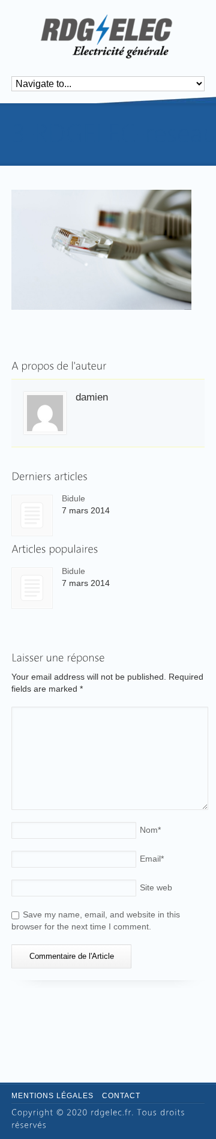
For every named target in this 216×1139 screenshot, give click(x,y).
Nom (150, 830)
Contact (121, 1096)
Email (152, 858)
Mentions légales (52, 1096)
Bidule (73, 498)
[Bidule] (32, 515)
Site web (156, 887)
